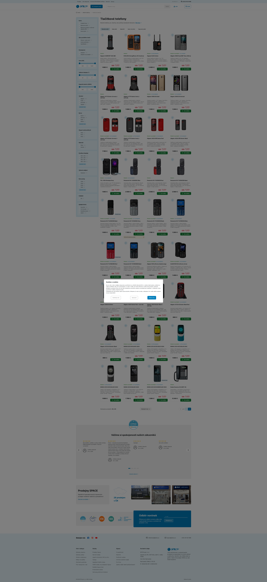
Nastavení (134, 297)
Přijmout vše (152, 297)
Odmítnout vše (116, 297)
